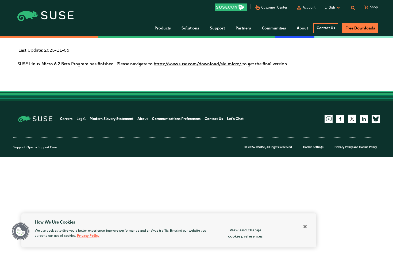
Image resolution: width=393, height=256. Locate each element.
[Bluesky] (376, 119)
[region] (168, 230)
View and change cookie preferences (245, 233)
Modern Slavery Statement (111, 118)
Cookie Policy (368, 147)
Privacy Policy (343, 147)
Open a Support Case (41, 147)
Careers (66, 118)
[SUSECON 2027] (231, 7)
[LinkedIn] (364, 119)
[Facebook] (340, 119)
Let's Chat (235, 118)
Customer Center (274, 7)
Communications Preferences (176, 118)
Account (309, 7)
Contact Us (326, 28)
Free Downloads (360, 28)
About (142, 118)
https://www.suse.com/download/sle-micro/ (198, 63)
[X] (352, 119)
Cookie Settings (313, 147)
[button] (20, 231)
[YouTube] (329, 119)
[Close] (305, 226)
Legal (81, 118)
